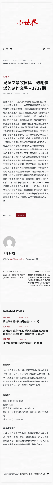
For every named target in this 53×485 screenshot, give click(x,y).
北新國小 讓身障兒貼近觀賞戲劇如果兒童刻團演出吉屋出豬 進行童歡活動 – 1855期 (25, 332)
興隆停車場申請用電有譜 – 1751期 (21, 321)
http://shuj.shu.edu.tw (17, 259)
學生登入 (37, 473)
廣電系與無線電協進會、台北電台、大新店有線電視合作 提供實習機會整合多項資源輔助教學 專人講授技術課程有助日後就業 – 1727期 (39, 278)
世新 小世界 (7, 93)
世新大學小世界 (26, 473)
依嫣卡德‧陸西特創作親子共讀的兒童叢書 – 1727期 (14, 275)
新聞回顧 (6, 77)
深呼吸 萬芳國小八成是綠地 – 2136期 (22, 343)
